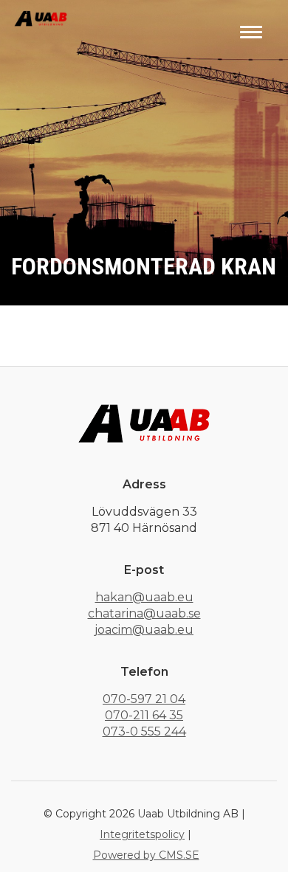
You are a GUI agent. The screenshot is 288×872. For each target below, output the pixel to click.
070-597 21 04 (144, 699)
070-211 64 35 (144, 715)
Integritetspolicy (142, 834)
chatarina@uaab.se (144, 613)
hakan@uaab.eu (144, 597)
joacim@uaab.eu (144, 630)
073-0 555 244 (144, 731)
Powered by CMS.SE (146, 855)
